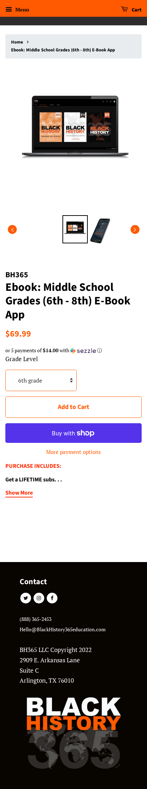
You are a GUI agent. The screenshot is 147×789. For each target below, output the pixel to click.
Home (17, 42)
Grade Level (21, 359)
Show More (19, 493)
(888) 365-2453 (35, 619)
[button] (73, 350)
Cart (136, 10)
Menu (21, 9)
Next (135, 229)
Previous (12, 229)
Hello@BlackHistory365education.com (63, 629)
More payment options (73, 451)
